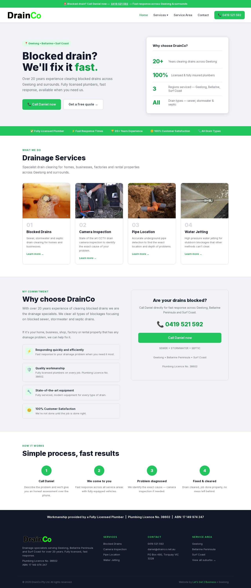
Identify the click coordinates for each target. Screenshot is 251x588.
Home (143, 15)
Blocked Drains (112, 543)
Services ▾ (160, 15)
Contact (203, 15)
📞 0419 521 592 (229, 15)
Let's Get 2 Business (204, 582)
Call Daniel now (180, 338)
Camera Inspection (115, 549)
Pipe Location (111, 554)
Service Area (183, 15)
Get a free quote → (83, 104)
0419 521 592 (119, 3)
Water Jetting (111, 560)
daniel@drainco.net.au (161, 549)
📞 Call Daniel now (41, 104)
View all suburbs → (204, 560)
